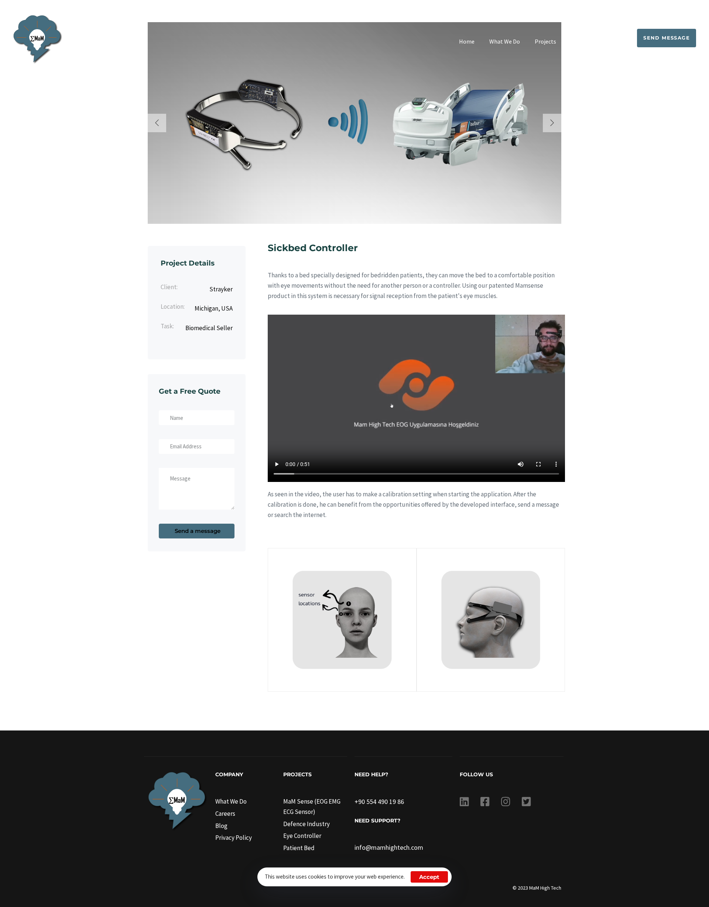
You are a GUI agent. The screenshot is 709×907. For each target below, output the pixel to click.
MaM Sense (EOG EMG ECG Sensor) (311, 806)
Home (467, 41)
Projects (545, 41)
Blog (577, 41)
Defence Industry (306, 824)
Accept (429, 876)
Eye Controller (302, 836)
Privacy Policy (233, 838)
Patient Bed (299, 848)
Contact (608, 41)
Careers (225, 814)
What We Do (504, 41)
